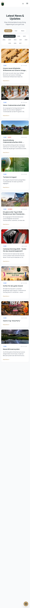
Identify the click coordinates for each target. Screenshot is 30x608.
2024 (4, 40)
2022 (15, 40)
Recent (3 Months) (9, 36)
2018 (15, 43)
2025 (24, 36)
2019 (9, 43)
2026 (18, 36)
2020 (26, 40)
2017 (20, 43)
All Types (8, 31)
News (22, 31)
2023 (9, 40)
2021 (20, 40)
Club (16, 31)
